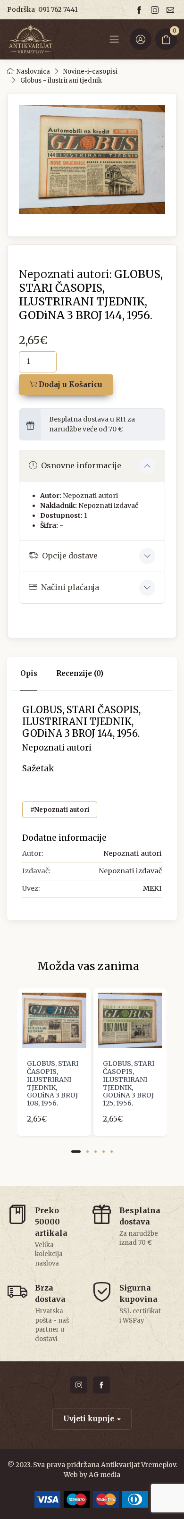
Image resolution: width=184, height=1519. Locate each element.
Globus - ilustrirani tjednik (61, 80)
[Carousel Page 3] (95, 1151)
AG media (104, 1474)
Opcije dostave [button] (70, 555)
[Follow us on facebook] (140, 10)
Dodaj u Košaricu (69, 384)
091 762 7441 (58, 9)
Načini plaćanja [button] (70, 587)
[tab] (80, 674)
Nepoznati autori (90, 495)
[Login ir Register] (140, 39)
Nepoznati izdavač (108, 505)
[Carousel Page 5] (111, 1151)
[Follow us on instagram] (156, 10)
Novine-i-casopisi (90, 72)
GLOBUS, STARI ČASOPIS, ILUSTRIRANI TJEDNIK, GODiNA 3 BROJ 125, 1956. (128, 1083)
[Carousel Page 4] (103, 1151)
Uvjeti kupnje (88, 1418)
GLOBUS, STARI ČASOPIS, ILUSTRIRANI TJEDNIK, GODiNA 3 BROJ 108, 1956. (52, 1083)
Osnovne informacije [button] (81, 465)
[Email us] (172, 10)
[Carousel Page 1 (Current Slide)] (76, 1151)
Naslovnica (33, 72)
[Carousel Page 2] (87, 1151)
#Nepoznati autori (59, 810)
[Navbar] (114, 39)
